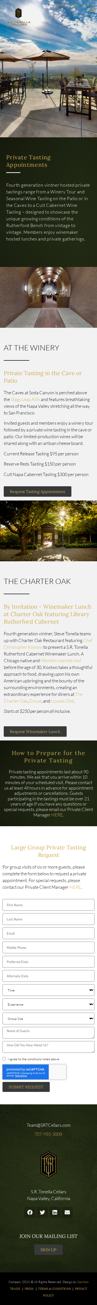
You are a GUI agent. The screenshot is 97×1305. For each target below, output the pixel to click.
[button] (30, 1212)
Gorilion (83, 1282)
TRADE (15, 1289)
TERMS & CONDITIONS (54, 1289)
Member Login (65, 5)
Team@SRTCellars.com (48, 1125)
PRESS (29, 1289)
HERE (57, 814)
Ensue (35, 701)
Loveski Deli (62, 701)
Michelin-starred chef (61, 660)
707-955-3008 (48, 1134)
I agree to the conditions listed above (33, 1059)
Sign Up (88, 5)
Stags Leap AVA (25, 399)
